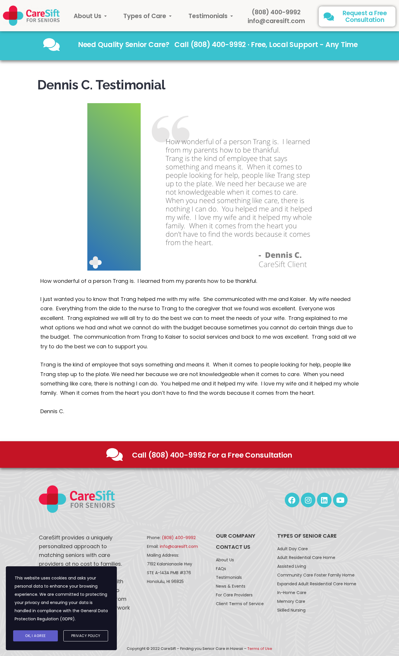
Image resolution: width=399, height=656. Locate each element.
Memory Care (291, 601)
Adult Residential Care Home (306, 557)
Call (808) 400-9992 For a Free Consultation (212, 455)
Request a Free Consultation (365, 16)
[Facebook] (292, 500)
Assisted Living (291, 566)
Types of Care (144, 16)
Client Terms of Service (240, 604)
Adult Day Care (292, 549)
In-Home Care (291, 593)
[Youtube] (340, 500)
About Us (87, 16)
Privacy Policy (85, 635)
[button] (90, 16)
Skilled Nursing (291, 610)
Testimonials (208, 16)
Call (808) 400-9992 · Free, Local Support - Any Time (266, 44)
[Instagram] (308, 500)
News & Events (230, 586)
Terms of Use (259, 648)
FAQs (221, 569)
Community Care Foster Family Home (316, 575)
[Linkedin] (324, 500)
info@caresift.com (276, 21)
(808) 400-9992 (276, 12)
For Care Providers (234, 595)
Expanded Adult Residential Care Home (316, 584)
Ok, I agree (35, 635)
